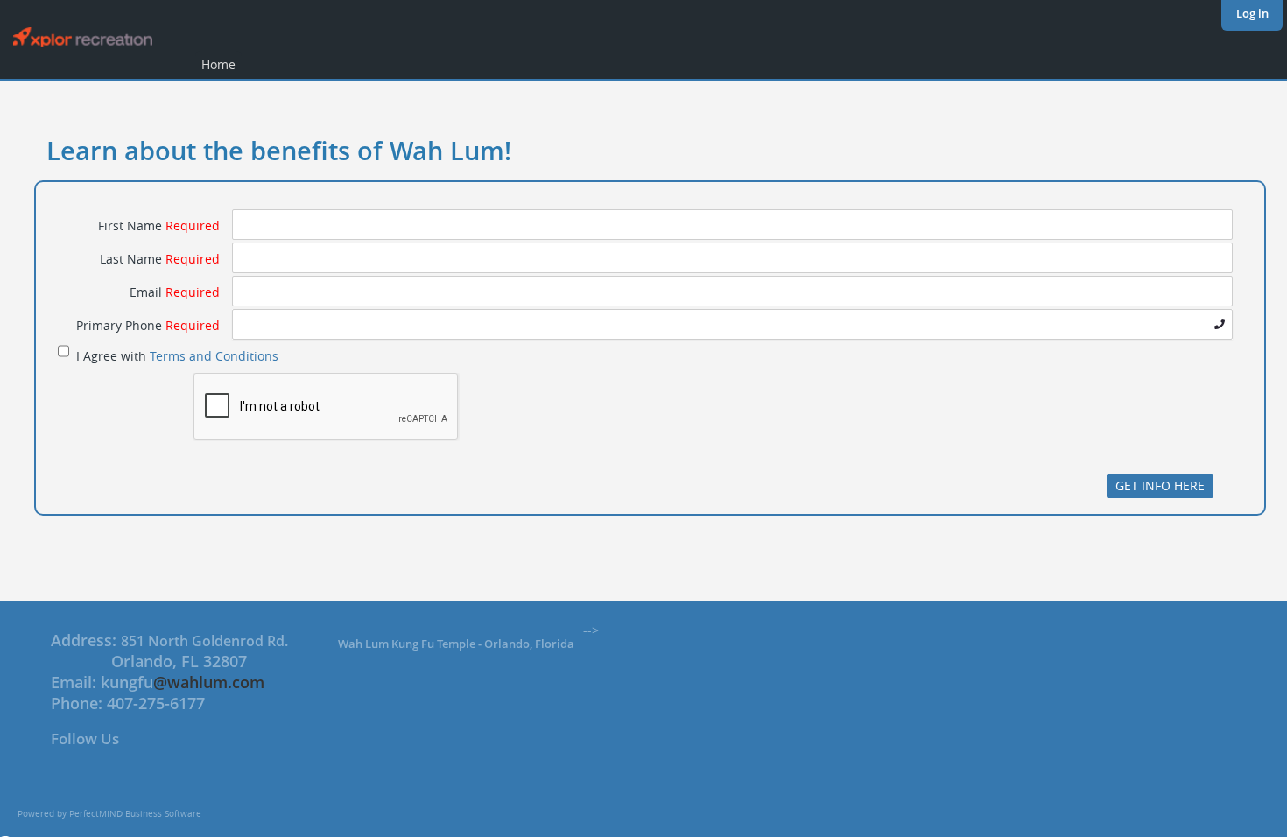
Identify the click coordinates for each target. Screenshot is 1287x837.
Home (218, 64)
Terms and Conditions (214, 356)
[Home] (76, 43)
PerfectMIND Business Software (135, 813)
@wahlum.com (208, 682)
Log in (1252, 13)
